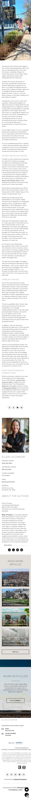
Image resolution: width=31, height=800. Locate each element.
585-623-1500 (6, 469)
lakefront (5, 386)
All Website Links (15, 790)
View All (15, 652)
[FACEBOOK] (9, 549)
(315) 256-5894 (7, 463)
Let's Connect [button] (15, 700)
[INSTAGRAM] (17, 549)
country (14, 386)
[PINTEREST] (19, 774)
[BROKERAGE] (13, 549)
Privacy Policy (22, 787)
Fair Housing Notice (21, 747)
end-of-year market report (11, 180)
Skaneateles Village (10, 388)
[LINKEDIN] (21, 549)
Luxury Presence (20, 779)
